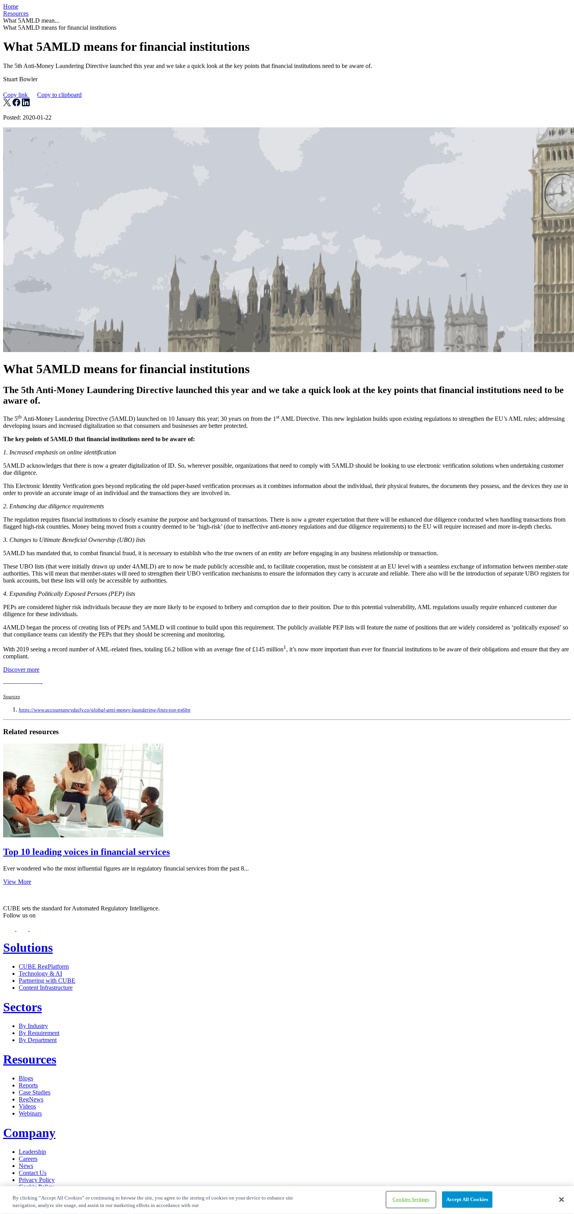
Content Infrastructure (46, 987)
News (26, 1165)
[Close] (561, 1199)
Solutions (28, 947)
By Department (38, 1040)
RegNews (31, 1099)
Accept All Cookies (467, 1199)
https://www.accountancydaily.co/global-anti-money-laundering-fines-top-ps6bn (105, 710)
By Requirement (39, 1033)
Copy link (42, 94)
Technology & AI (40, 973)
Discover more (21, 669)
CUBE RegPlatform (44, 966)
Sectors (22, 1007)
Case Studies (34, 1092)
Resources (16, 13)
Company (29, 1133)
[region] (287, 1200)
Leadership (32, 1151)
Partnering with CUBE (47, 980)
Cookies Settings (410, 1199)
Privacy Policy (37, 1179)
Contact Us (32, 1172)
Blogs (26, 1078)
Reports (28, 1085)
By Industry (33, 1026)
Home (10, 6)
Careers (28, 1158)
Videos (27, 1106)
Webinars (30, 1113)
